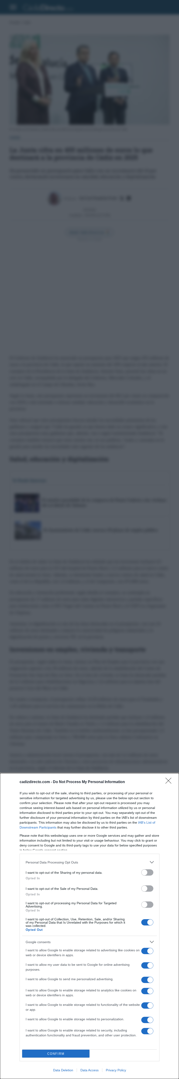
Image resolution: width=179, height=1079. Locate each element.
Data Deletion (63, 1070)
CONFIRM (56, 1053)
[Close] (169, 782)
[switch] (147, 872)
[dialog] (89, 926)
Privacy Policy (116, 1070)
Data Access (89, 1070)
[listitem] (89, 862)
